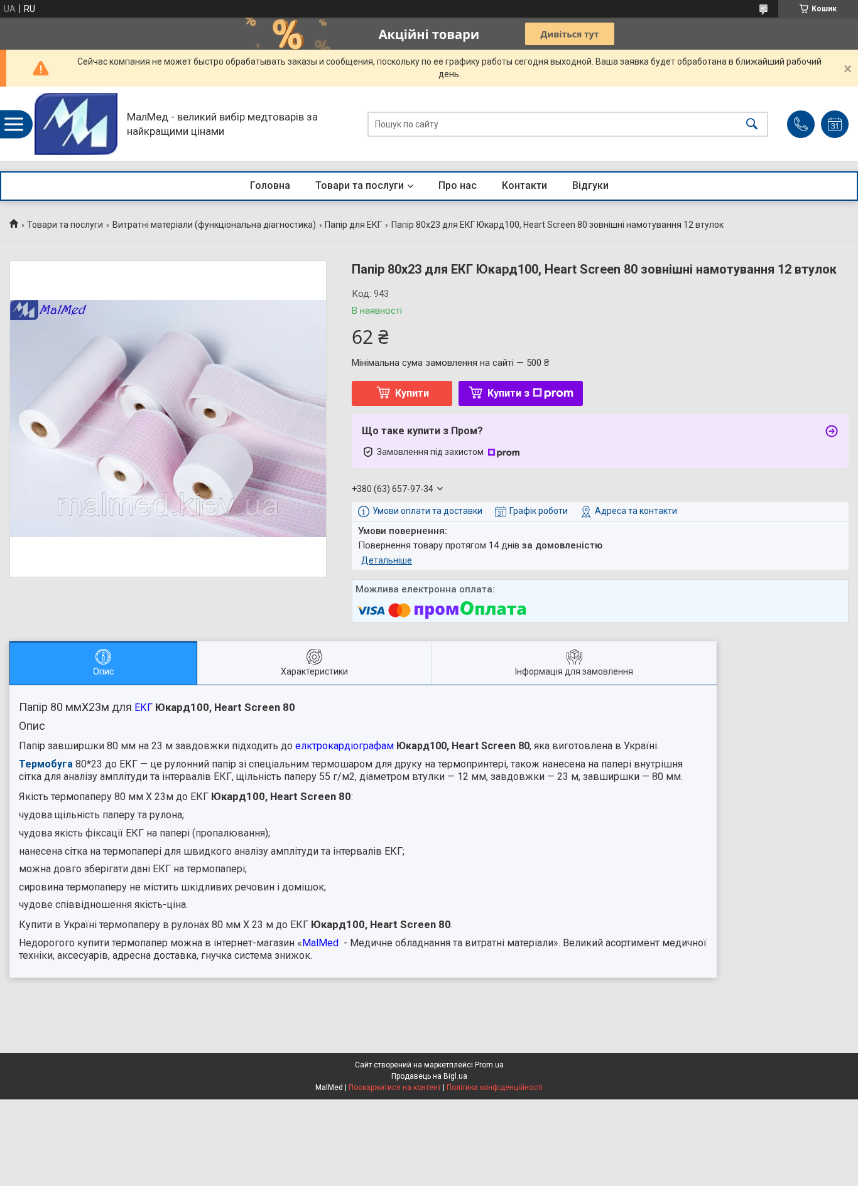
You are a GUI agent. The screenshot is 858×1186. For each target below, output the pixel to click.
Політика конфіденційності (495, 1087)
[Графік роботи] (835, 124)
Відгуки (590, 185)
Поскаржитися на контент (395, 1087)
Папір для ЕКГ (353, 225)
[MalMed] (76, 124)
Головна (270, 185)
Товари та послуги (359, 185)
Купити (412, 393)
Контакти (524, 185)
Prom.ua (489, 1064)
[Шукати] (752, 124)
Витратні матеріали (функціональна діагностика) (214, 225)
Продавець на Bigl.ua (429, 1076)
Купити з (508, 393)
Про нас (457, 185)
